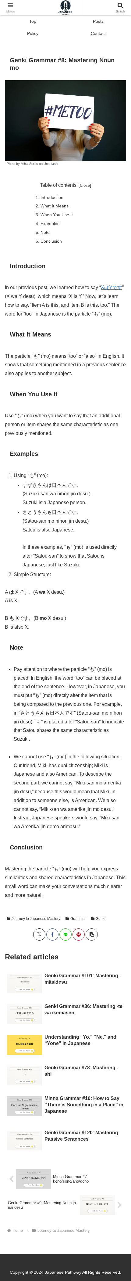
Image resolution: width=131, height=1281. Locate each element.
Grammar (78, 919)
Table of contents (58, 185)
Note (45, 232)
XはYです (111, 287)
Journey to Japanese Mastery (36, 919)
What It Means (55, 205)
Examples (50, 223)
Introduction (52, 197)
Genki (100, 919)
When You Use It (57, 214)
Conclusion (51, 241)
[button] (118, 933)
